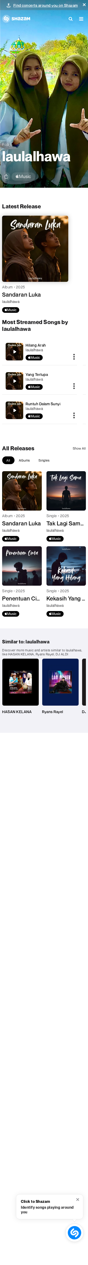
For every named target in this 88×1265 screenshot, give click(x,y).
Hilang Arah (36, 345)
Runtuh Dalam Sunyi (43, 403)
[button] (84, 4)
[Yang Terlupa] (14, 381)
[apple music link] (23, 176)
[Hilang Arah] (14, 351)
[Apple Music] (10, 310)
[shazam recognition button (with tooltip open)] (74, 1233)
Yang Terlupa (37, 374)
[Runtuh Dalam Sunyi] (14, 410)
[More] (74, 357)
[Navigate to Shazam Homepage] (16, 19)
